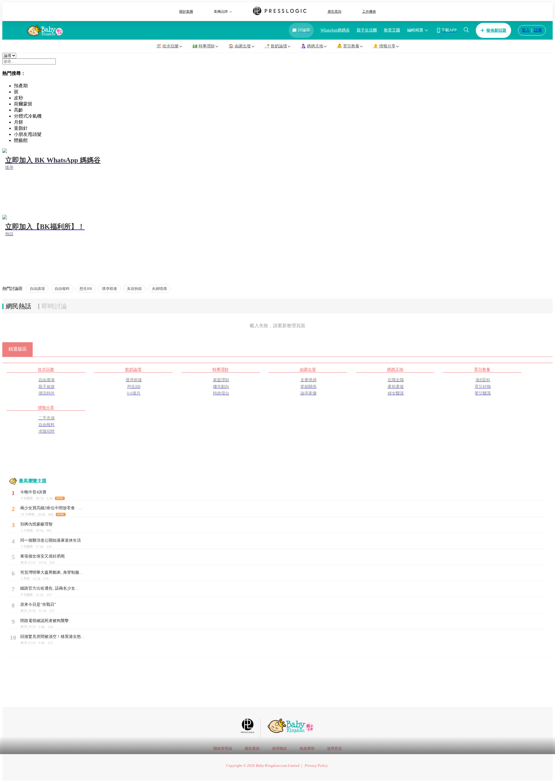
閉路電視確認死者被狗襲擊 (44, 621)
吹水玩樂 (46, 369)
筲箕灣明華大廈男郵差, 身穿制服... (51, 572)
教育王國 (392, 30)
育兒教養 (482, 369)
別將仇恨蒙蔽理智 (36, 524)
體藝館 (21, 140)
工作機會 (369, 12)
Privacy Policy (316, 766)
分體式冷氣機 (28, 116)
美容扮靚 (134, 288)
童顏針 (21, 128)
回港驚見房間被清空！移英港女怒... (52, 636)
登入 (526, 30)
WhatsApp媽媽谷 (335, 30)
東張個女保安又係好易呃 (42, 556)
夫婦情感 (159, 288)
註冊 (538, 30)
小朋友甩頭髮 (28, 134)
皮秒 (18, 97)
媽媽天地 (395, 369)
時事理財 (220, 369)
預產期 (21, 85)
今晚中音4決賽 (33, 492)
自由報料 (62, 288)
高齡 (18, 110)
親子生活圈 (367, 30)
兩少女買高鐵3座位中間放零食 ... (51, 508)
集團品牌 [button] (221, 12)
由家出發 (308, 369)
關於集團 (186, 12)
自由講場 (37, 288)
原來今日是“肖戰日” (38, 604)
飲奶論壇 (133, 369)
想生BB (85, 288)
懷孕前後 (109, 288)
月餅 (18, 122)
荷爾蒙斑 (23, 103)
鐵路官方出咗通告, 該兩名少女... (49, 588)
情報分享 (46, 407)
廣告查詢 (334, 12)
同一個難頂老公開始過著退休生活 (50, 540)
